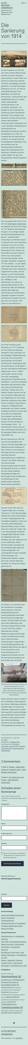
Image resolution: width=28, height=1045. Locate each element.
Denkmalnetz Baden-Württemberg (12, 915)
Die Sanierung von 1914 (19, 966)
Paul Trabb (4, 942)
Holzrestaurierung (5, 989)
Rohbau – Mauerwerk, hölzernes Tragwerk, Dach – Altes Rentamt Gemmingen (13, 769)
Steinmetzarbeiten (15, 999)
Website (4, 843)
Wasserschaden (19, 1010)
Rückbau (3, 997)
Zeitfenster (17, 1012)
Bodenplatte (10, 973)
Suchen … (4, 894)
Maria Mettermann (7, 936)
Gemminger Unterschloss (17, 224)
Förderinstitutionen (7, 987)
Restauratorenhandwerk (6, 994)
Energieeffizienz (7, 980)
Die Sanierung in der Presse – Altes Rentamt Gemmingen (12, 780)
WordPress (19, 1038)
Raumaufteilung (14, 992)
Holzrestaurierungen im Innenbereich (13, 923)
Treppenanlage (5, 750)
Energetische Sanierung (18, 942)
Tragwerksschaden (18, 748)
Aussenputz (4, 973)
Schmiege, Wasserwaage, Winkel (12, 926)
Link (22, 634)
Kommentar (5, 804)
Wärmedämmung (7, 1012)
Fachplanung (18, 980)
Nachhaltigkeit (16, 989)
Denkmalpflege (11, 976)
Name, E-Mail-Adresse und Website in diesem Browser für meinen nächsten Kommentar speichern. (15, 855)
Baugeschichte (15, 742)
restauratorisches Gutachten (18, 994)
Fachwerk (16, 744)
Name (3, 823)
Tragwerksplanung (6, 748)
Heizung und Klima (7, 928)
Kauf (11, 989)
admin (5, 740)
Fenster (14, 982)
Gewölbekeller (17, 987)
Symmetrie (22, 746)
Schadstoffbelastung (6, 999)
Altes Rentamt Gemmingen (7, 5)
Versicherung (12, 1010)
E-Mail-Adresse (7, 833)
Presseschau (4, 746)
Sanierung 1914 (13, 746)
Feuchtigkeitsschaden (10, 985)
